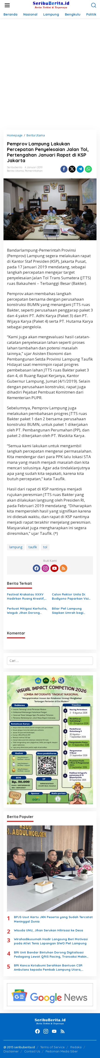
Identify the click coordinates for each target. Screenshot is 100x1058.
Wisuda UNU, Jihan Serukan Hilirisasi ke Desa (48, 930)
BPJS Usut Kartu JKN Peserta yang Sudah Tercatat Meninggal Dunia (53, 919)
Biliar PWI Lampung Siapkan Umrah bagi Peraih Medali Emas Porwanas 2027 (67, 611)
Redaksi (76, 1047)
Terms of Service (52, 1047)
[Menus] (7, 5)
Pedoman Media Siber (62, 1051)
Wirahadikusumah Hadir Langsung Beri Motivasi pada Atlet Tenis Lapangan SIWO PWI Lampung (51, 941)
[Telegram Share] (80, 169)
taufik (33, 547)
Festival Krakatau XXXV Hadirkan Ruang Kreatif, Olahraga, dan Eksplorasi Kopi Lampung (27, 596)
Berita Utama (15, 170)
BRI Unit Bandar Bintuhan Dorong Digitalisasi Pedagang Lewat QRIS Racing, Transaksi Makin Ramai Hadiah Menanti (50, 954)
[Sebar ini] (63, 169)
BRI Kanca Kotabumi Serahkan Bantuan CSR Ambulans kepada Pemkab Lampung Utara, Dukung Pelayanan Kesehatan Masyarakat (48, 967)
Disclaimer (11, 1051)
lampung (15, 547)
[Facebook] (36, 568)
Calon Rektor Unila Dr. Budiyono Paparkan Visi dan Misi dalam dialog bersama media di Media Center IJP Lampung (71, 596)
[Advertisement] (50, 74)
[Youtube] (54, 568)
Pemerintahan (34, 170)
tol (45, 547)
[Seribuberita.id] (51, 5)
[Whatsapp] (88, 169)
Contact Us (32, 1051)
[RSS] (63, 568)
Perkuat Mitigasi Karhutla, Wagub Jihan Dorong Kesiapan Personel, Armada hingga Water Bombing (27, 611)
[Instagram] (45, 568)
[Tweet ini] (72, 169)
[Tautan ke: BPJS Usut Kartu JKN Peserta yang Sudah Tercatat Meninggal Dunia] (50, 868)
